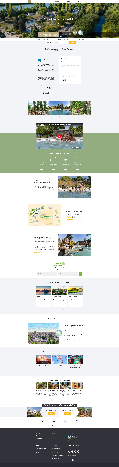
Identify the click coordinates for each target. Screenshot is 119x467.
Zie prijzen (72, 42)
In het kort (38, 39)
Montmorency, (66, 340)
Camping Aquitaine (55, 437)
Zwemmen (59, 39)
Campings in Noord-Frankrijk (40, 435)
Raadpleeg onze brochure (40, 445)
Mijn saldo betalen (55, 449)
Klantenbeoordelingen (80, 39)
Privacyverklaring (54, 454)
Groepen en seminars (39, 451)
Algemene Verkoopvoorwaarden (57, 451)
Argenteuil (73, 340)
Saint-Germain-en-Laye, (79, 339)
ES (73, 445)
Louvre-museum (69, 217)
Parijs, (69, 340)
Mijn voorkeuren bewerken (56, 458)
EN (71, 445)
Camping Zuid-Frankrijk (40, 437)
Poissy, (71, 340)
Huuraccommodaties (45, 39)
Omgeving (73, 39)
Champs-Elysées (69, 216)
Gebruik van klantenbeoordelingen (57, 455)
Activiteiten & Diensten (66, 39)
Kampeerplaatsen (52, 39)
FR (75, 445)
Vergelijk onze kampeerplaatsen (41, 448)
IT (78, 445)
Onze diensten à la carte (40, 452)
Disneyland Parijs (70, 218)
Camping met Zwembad (40, 438)
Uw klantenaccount (55, 445)
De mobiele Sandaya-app (56, 448)
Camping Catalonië (55, 438)
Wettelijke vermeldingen (56, 452)
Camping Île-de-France (55, 435)
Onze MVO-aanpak (39, 449)
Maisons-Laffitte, (73, 339)
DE (76, 445)
